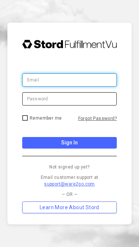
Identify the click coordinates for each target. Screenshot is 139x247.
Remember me (46, 118)
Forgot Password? (97, 118)
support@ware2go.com (69, 184)
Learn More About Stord (69, 207)
